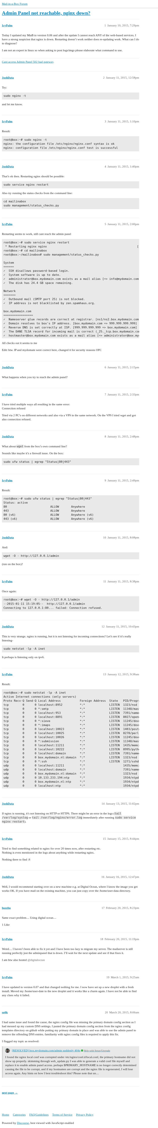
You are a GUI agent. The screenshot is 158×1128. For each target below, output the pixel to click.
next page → (10, 1092)
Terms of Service (62, 1114)
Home (5, 1114)
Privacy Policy (84, 1114)
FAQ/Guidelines (39, 1114)
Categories (19, 1114)
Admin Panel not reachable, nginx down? (46, 13)
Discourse (23, 1123)
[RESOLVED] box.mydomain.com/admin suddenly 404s (46, 1050)
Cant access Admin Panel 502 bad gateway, (28, 61)
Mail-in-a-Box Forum (15, 3)
